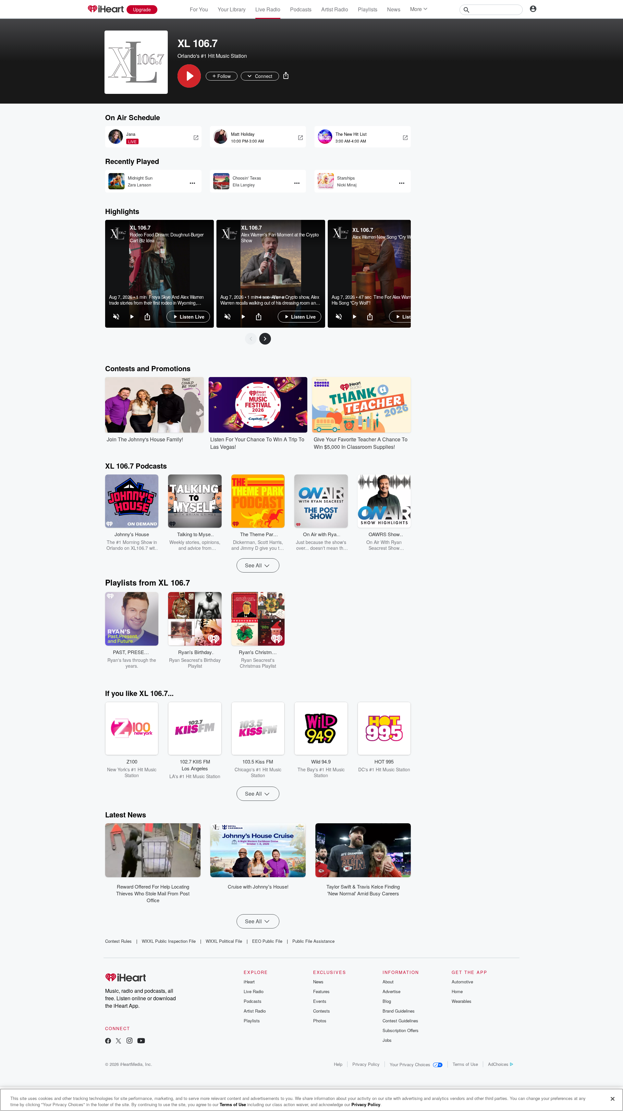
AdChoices (498, 1064)
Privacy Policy (366, 1064)
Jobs (387, 1040)
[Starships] (326, 181)
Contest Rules (118, 941)
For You (199, 9)
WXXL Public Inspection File (169, 941)
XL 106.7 (140, 227)
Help (338, 1064)
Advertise (391, 991)
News (393, 9)
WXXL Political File (224, 941)
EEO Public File (267, 941)
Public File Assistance (313, 941)
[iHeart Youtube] (141, 1041)
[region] (159, 274)
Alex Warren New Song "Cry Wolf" (384, 237)
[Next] (265, 339)
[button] (189, 76)
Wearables (461, 1001)
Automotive (462, 981)
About (388, 981)
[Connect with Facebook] (108, 1041)
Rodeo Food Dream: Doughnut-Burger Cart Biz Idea (167, 237)
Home (457, 991)
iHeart (249, 981)
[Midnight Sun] (116, 181)
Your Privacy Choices (410, 1064)
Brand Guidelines (399, 1011)
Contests (321, 1011)
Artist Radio (334, 9)
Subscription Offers (401, 1030)
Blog (387, 1001)
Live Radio (267, 9)
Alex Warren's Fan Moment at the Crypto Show (280, 237)
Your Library (232, 9)
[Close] (612, 1099)
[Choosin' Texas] (221, 181)
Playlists (367, 9)
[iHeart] (105, 9)
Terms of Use (465, 1064)
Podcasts (301, 9)
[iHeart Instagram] (129, 1041)
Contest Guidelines (400, 1020)
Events (319, 1001)
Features (321, 991)
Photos (319, 1020)
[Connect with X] (118, 1041)
